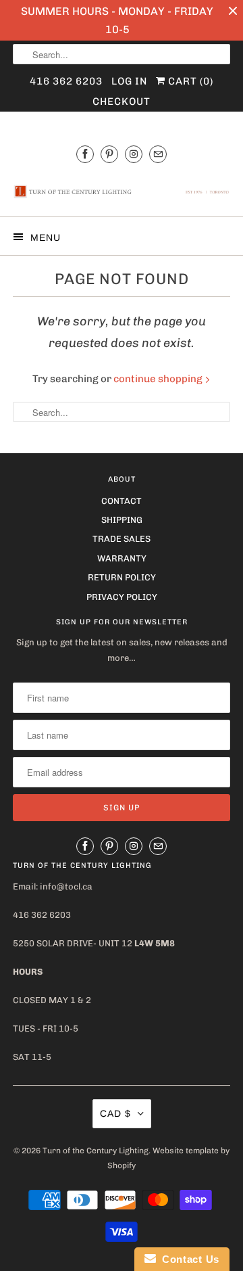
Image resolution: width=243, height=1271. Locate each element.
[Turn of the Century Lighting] (121, 191)
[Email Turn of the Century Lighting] (158, 154)
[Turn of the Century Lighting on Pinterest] (109, 154)
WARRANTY (121, 558)
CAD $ (115, 1113)
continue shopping (159, 379)
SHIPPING (121, 520)
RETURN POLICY (122, 577)
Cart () (189, 81)
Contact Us (187, 1259)
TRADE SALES (121, 539)
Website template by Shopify (168, 1158)
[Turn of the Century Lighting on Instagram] (133, 154)
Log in (129, 81)
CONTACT (121, 501)
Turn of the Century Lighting (95, 1150)
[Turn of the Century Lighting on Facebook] (85, 154)
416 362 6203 (66, 81)
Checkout (121, 101)
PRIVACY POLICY (121, 597)
